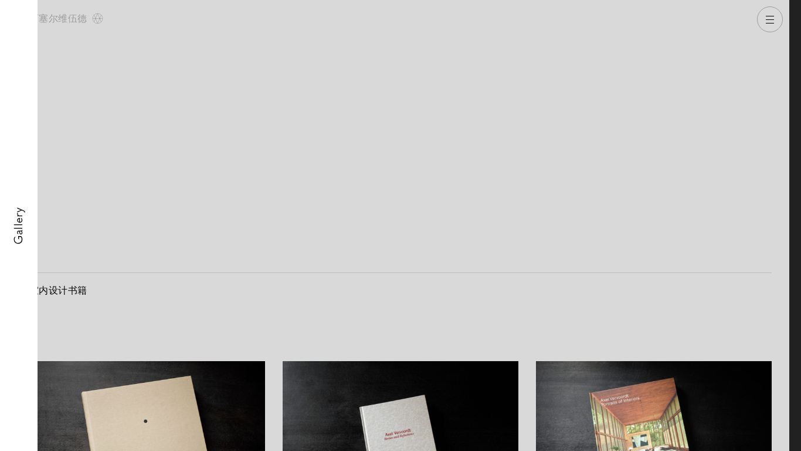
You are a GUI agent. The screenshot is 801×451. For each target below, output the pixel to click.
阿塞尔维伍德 (59, 18)
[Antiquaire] (795, 225)
